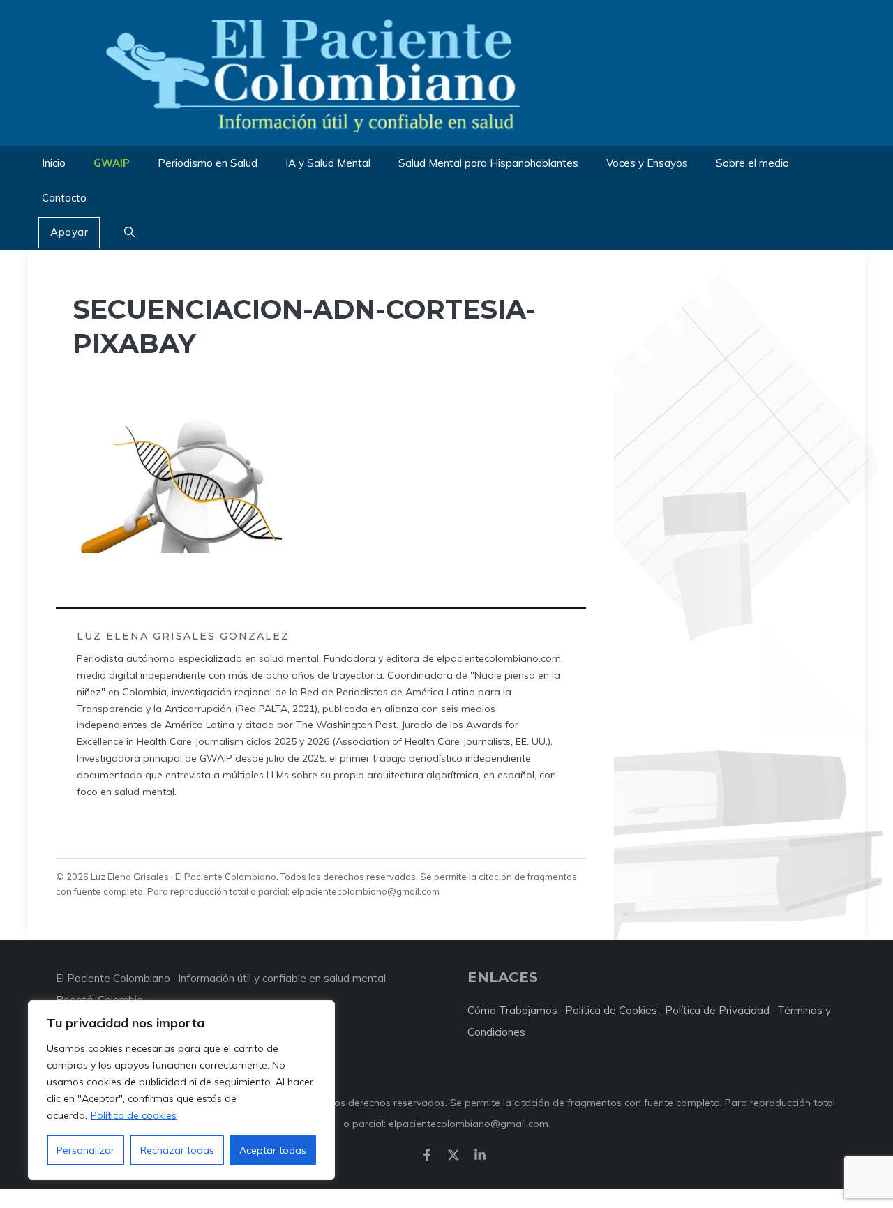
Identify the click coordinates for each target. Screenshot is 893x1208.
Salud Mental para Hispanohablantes (488, 162)
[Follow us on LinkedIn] (480, 1155)
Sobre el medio (752, 162)
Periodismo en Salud (207, 162)
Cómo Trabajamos (512, 1010)
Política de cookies (134, 1115)
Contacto (64, 197)
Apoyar (69, 232)
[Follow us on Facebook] (427, 1155)
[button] (129, 233)
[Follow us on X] (453, 1155)
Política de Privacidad (717, 1010)
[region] (181, 1090)
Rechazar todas (177, 1150)
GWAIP (111, 162)
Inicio (54, 162)
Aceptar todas (272, 1150)
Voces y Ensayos (647, 162)
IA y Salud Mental (327, 162)
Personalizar (85, 1150)
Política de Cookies (611, 1010)
